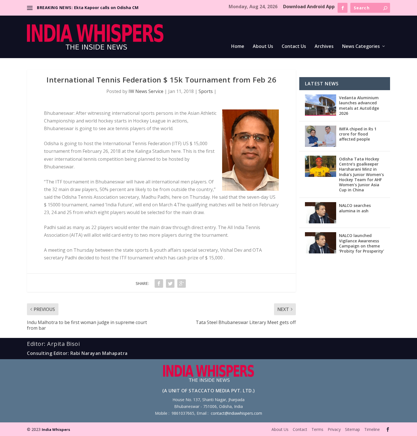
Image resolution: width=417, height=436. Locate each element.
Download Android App (309, 6)
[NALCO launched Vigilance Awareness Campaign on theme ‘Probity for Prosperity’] (320, 242)
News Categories (361, 46)
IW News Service (146, 91)
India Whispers (56, 429)
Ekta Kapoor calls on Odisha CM (106, 7)
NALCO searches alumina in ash (355, 208)
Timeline (372, 429)
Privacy (334, 429)
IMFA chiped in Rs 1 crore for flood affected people (357, 134)
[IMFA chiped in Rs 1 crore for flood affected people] (320, 136)
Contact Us (294, 46)
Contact (300, 429)
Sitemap (352, 429)
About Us (263, 46)
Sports (206, 91)
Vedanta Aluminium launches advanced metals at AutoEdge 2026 (359, 105)
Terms (317, 429)
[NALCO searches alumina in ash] (320, 212)
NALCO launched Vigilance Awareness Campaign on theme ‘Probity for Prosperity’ (361, 243)
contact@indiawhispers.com (236, 413)
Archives (324, 46)
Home (237, 46)
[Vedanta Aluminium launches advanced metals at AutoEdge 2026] (320, 105)
